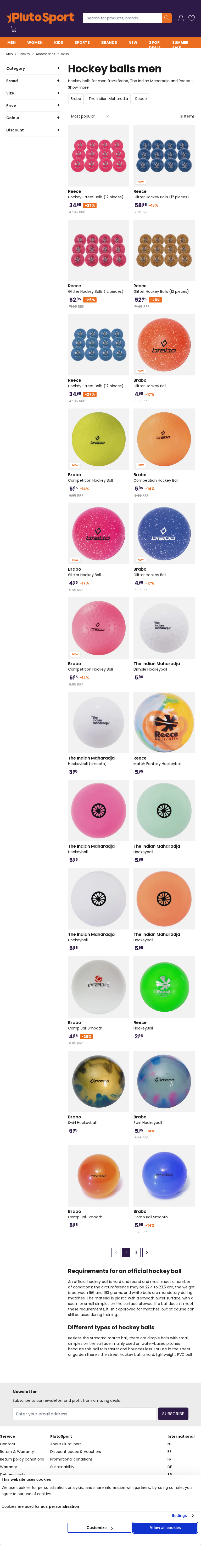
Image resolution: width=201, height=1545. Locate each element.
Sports (82, 42)
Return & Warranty (17, 1451)
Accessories (45, 54)
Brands (109, 42)
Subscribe (173, 1414)
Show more (78, 87)
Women (35, 42)
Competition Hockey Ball (90, 477)
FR (169, 1459)
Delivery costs (12, 1474)
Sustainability (62, 1466)
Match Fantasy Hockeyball (157, 760)
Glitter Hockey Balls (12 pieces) (161, 194)
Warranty (8, 1466)
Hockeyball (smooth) (91, 760)
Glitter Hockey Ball (149, 383)
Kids (58, 42)
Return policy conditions (22, 1459)
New (133, 42)
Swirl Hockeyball (82, 1119)
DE (170, 1466)
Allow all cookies (165, 1527)
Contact (7, 1444)
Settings (179, 1515)
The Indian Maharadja (108, 98)
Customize (97, 1527)
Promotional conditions (71, 1459)
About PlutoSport (65, 1444)
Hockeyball (91, 848)
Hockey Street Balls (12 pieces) (96, 194)
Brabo (76, 98)
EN (170, 1474)
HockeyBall (143, 1025)
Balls (65, 54)
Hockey (24, 54)
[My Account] (181, 18)
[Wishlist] (191, 18)
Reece (141, 98)
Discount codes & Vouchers (75, 1451)
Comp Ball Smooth (85, 1025)
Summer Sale (180, 45)
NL (169, 1444)
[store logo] (40, 18)
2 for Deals (155, 45)
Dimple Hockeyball (156, 666)
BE (169, 1451)
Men (11, 42)
